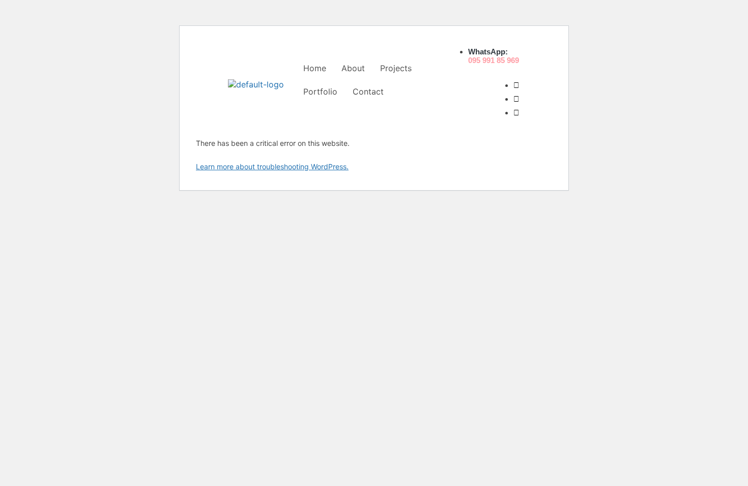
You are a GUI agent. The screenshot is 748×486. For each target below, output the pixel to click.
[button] (398, 68)
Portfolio (320, 91)
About (353, 68)
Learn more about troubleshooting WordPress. (272, 166)
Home (314, 68)
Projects (396, 68)
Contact (368, 91)
